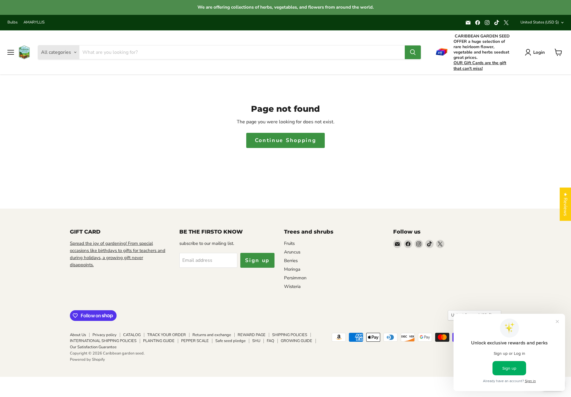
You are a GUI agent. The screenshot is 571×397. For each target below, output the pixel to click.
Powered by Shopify (87, 359)
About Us (78, 335)
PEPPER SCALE (195, 341)
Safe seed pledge (230, 341)
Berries (291, 261)
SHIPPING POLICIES (289, 335)
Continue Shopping (285, 140)
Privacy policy (104, 335)
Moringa (292, 269)
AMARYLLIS (34, 22)
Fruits (289, 243)
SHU (256, 341)
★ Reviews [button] (565, 204)
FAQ (270, 341)
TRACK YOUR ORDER (166, 335)
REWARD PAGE (252, 335)
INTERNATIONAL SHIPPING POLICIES (103, 341)
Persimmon (295, 278)
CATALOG (132, 335)
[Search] (413, 52)
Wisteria (292, 286)
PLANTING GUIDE (159, 341)
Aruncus (292, 252)
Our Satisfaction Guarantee (93, 347)
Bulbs (12, 22)
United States (539, 22)
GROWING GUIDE (296, 341)
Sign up (257, 260)
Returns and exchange (211, 335)
